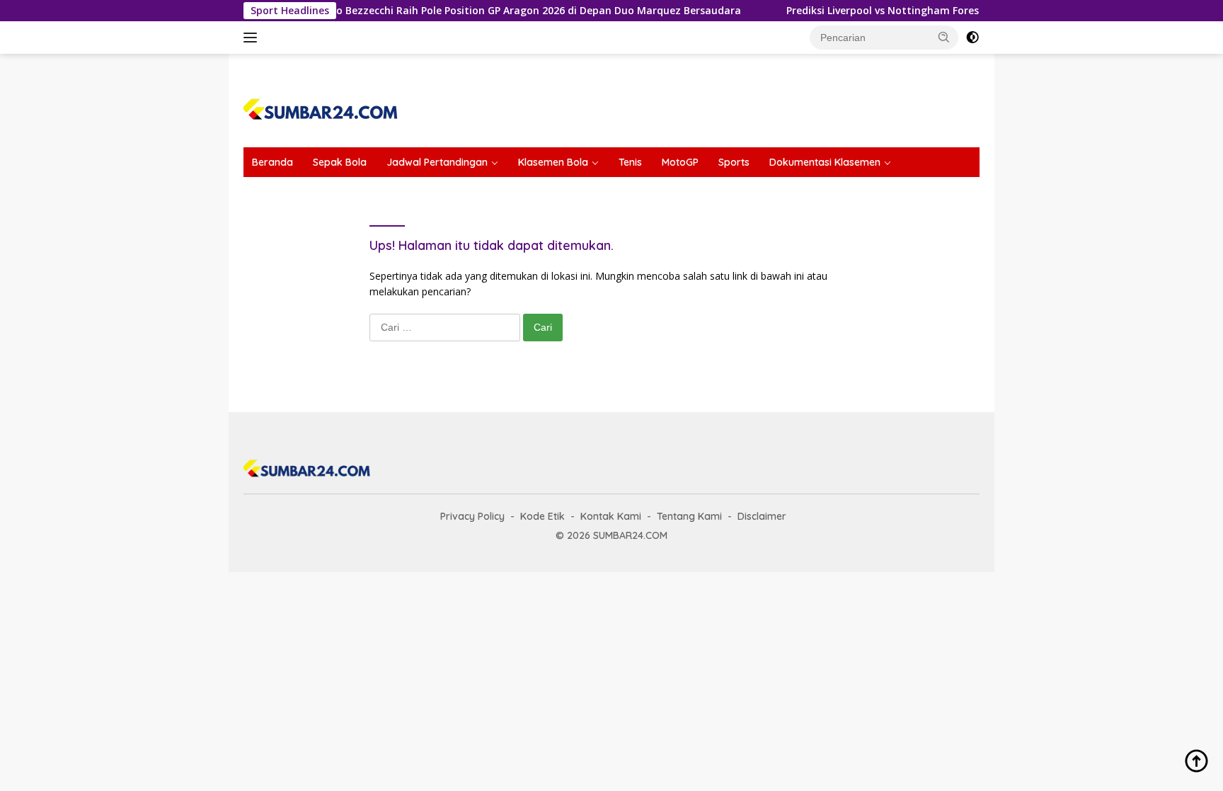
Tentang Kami (689, 516)
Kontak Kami (610, 516)
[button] (944, 36)
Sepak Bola (340, 162)
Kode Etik (542, 516)
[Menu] (253, 37)
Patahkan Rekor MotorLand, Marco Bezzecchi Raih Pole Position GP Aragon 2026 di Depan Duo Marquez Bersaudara (435, 10)
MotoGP (680, 162)
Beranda (272, 162)
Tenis (630, 162)
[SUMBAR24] (320, 106)
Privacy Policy (472, 516)
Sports (734, 162)
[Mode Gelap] (972, 37)
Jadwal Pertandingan (437, 162)
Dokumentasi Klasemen (824, 162)
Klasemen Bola (553, 162)
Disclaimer (761, 516)
